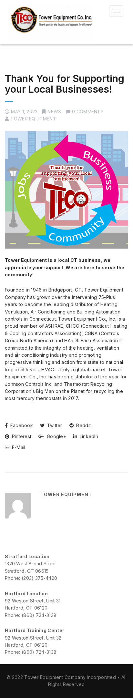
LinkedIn (88, 436)
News (54, 111)
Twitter (54, 425)
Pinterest (20, 436)
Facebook (21, 425)
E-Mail (17, 447)
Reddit (83, 425)
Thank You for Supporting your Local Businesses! (64, 84)
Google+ (56, 436)
